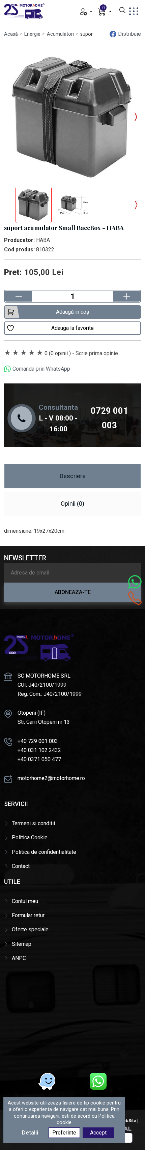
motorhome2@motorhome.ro (51, 778)
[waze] (46, 1081)
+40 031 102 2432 (39, 750)
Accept (98, 1132)
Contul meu (25, 901)
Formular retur (28, 915)
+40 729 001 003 (38, 741)
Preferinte (64, 1132)
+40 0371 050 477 (39, 759)
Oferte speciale (30, 929)
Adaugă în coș (72, 312)
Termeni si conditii (33, 823)
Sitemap (21, 944)
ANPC (19, 958)
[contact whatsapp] (135, 582)
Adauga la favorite (72, 328)
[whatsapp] (98, 1081)
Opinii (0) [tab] (72, 503)
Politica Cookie (30, 837)
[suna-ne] (135, 598)
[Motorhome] (24, 11)
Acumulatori (60, 34)
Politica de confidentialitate (44, 852)
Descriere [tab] (73, 475)
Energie (32, 34)
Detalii (30, 1132)
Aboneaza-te (73, 592)
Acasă (11, 34)
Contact (21, 866)
